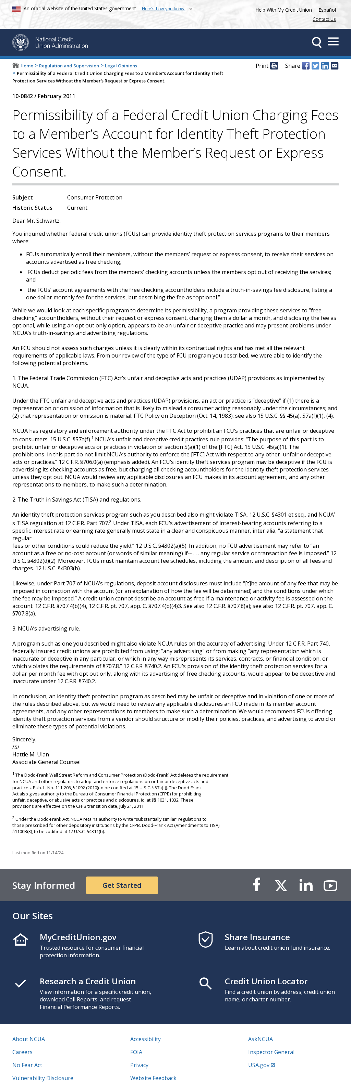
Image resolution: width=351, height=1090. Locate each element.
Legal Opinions (121, 66)
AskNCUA (260, 1039)
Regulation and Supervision (69, 66)
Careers (22, 1052)
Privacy (139, 1065)
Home (27, 66)
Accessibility (145, 1039)
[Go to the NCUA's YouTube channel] (330, 885)
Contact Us (324, 19)
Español (327, 10)
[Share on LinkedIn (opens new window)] (325, 66)
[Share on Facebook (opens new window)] (306, 66)
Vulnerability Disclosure (42, 1078)
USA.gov (258, 1065)
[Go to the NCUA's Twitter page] (281, 885)
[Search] (316, 42)
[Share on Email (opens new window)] (334, 66)
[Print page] (274, 66)
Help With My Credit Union (282, 9)
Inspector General (271, 1052)
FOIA (136, 1052)
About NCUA (28, 1039)
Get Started (122, 885)
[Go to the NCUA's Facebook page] (256, 885)
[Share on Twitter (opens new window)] (315, 66)
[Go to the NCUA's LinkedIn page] (306, 885)
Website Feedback (153, 1078)
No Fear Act (27, 1065)
